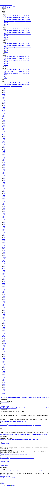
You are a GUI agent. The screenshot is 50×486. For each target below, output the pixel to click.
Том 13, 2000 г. (6, 61)
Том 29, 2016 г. (3, 166)
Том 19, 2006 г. (6, 50)
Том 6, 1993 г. (5, 74)
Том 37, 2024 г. (3, 102)
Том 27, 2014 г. (6, 35)
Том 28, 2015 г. (6, 33)
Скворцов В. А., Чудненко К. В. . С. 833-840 (16, 458)
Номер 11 (27, 15)
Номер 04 (12, 15)
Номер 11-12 (27, 73)
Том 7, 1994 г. (5, 72)
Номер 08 (21, 15)
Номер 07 (19, 15)
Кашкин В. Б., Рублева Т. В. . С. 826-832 (14, 454)
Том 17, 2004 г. (3, 261)
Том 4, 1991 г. (5, 78)
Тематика (8, 86)
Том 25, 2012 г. (6, 39)
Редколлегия (5, 86)
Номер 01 (5, 15)
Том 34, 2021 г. (6, 22)
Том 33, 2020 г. (6, 24)
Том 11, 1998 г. (6, 65)
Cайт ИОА (1, 7)
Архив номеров (16, 86)
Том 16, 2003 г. (3, 268)
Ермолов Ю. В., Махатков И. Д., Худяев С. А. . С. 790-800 (20, 425)
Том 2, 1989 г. (3, 376)
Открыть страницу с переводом (4, 420)
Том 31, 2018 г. (3, 150)
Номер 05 (14, 15)
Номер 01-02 (5, 71)
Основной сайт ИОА (5, 7)
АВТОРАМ (13, 86)
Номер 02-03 (8, 54)
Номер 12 (30, 15)
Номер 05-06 (13, 54)
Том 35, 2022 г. (6, 20)
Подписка (11, 86)
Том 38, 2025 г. (3, 94)
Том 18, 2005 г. (6, 52)
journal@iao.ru (2, 482)
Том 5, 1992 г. (5, 76)
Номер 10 (25, 15)
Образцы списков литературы (20, 10)
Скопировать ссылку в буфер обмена (4, 402)
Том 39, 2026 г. (3, 88)
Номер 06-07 (16, 60)
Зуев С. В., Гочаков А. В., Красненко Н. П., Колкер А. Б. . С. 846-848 (20, 470)
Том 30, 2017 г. (3, 158)
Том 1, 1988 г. (3, 384)
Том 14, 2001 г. (6, 59)
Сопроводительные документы (13, 10)
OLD (9, 7)
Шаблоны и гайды (26, 10)
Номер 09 (23, 15)
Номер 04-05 (12, 67)
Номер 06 (16, 15)
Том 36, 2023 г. (6, 18)
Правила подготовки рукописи (6, 10)
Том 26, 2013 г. (6, 37)
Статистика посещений (3, 483)
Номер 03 (10, 15)
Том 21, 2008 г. (6, 46)
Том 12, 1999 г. (6, 63)
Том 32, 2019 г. (6, 26)
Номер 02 (8, 15)
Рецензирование (20, 86)
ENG (8, 7)
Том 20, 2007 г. (6, 48)
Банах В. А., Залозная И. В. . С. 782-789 (12, 421)
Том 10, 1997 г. (3, 313)
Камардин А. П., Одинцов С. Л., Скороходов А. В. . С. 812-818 (20, 439)
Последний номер (2, 86)
